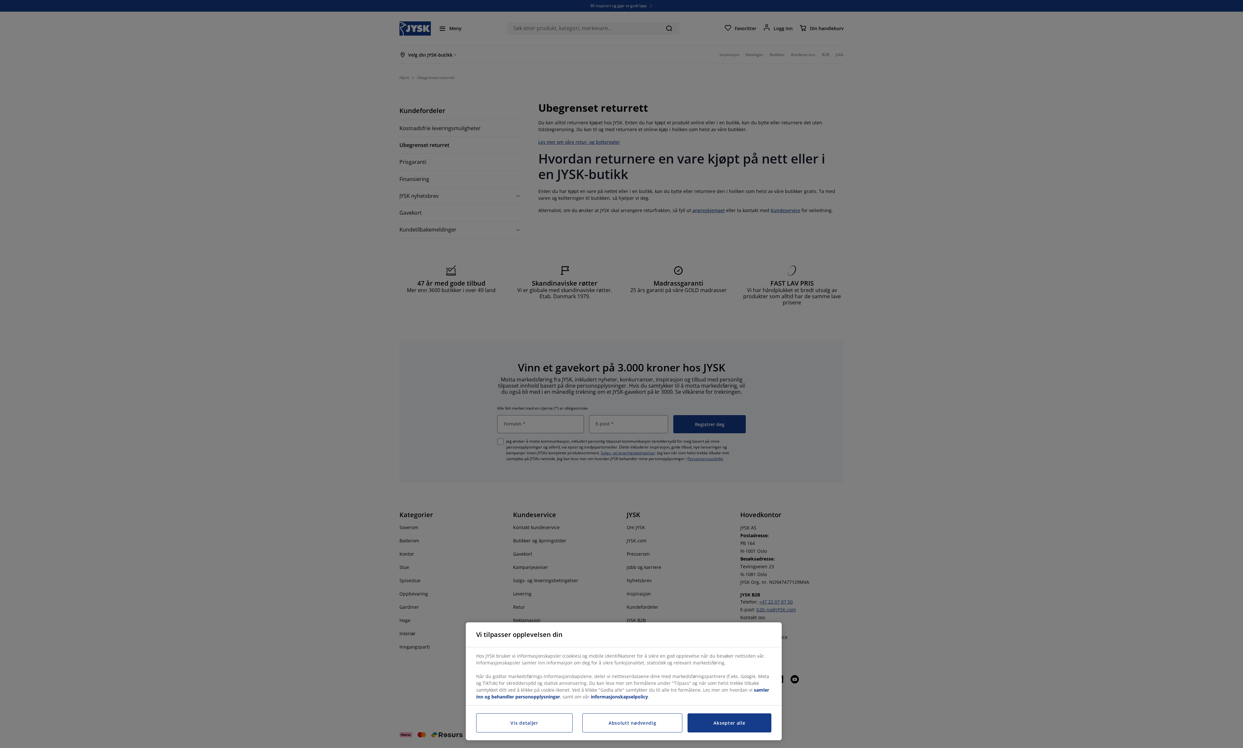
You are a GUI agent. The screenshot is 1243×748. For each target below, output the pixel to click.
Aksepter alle (729, 723)
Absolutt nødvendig (632, 723)
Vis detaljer (524, 723)
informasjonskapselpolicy (619, 697)
